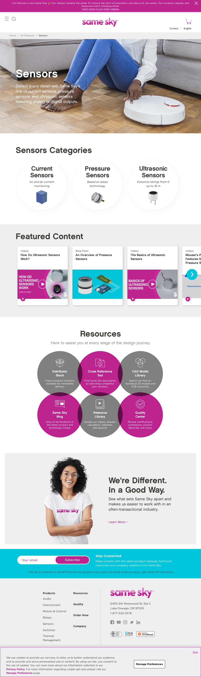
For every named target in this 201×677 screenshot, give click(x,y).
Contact (174, 28)
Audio (47, 598)
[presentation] (191, 274)
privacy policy (99, 572)
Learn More (117, 522)
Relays (47, 617)
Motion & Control (54, 611)
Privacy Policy (164, 572)
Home (12, 36)
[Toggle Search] (14, 19)
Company (79, 626)
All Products (27, 36)
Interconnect (51, 605)
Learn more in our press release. (100, 8)
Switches (49, 630)
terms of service (123, 572)
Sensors (48, 623)
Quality (78, 604)
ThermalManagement (51, 638)
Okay (195, 652)
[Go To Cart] (188, 22)
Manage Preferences (19, 673)
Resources (80, 593)
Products (49, 593)
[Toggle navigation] (7, 19)
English (188, 28)
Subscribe (72, 560)
